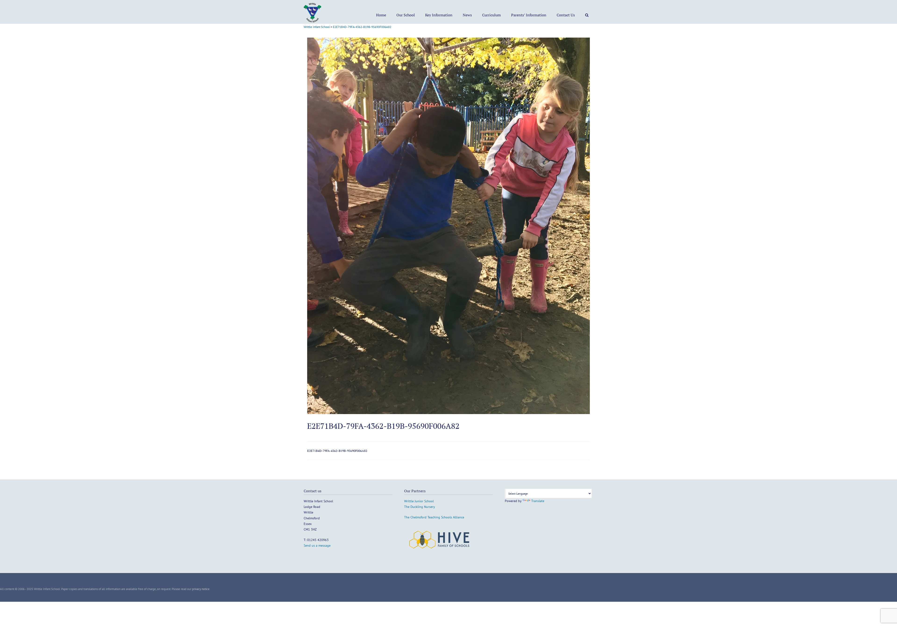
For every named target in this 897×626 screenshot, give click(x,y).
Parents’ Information (528, 15)
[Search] (586, 15)
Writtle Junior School (419, 501)
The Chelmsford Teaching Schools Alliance (434, 517)
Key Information (438, 15)
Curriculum (491, 15)
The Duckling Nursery (419, 507)
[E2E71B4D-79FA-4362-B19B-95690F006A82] (448, 413)
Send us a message (317, 545)
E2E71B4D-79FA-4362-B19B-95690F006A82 (337, 451)
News (467, 15)
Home (381, 15)
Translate (537, 501)
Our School (405, 15)
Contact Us (566, 15)
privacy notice (201, 589)
